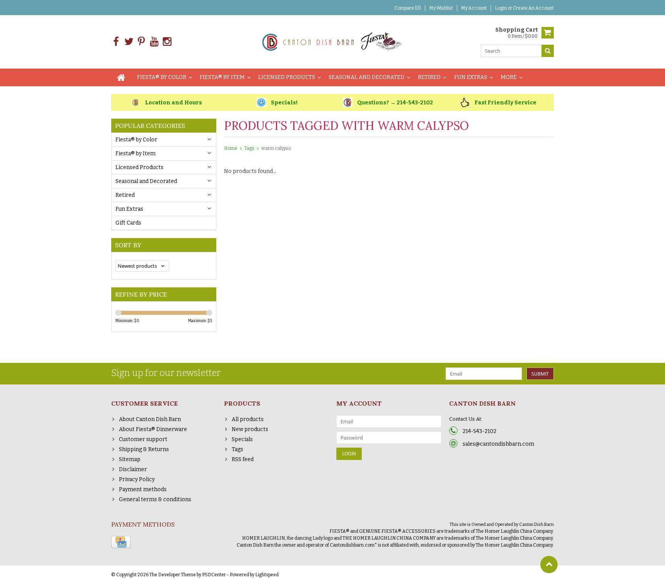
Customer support (143, 439)
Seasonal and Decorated (366, 77)
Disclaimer (133, 469)
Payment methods (143, 489)
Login (501, 8)
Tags (249, 148)
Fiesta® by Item (222, 77)
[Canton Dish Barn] (332, 41)
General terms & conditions (155, 499)
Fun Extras (470, 77)
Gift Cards (128, 223)
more (509, 77)
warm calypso (276, 148)
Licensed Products (286, 77)
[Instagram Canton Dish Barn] (167, 42)
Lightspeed (267, 574)
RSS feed (243, 459)
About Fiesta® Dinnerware (153, 429)
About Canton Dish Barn (150, 419)
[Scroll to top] (549, 564)
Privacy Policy (137, 479)
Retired (429, 77)
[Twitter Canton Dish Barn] (129, 42)
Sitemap (129, 459)
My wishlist (441, 8)
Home (230, 148)
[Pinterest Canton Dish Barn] (141, 42)
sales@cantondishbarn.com (498, 444)
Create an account (533, 8)
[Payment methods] (120, 542)
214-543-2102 (479, 431)
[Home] (121, 77)
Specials (242, 439)
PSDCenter (214, 574)
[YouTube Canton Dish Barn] (154, 42)
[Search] (547, 51)
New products (250, 429)
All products (248, 419)
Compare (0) (407, 8)
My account (474, 8)
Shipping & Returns (144, 449)
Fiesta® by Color (161, 77)
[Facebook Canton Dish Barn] (116, 42)
